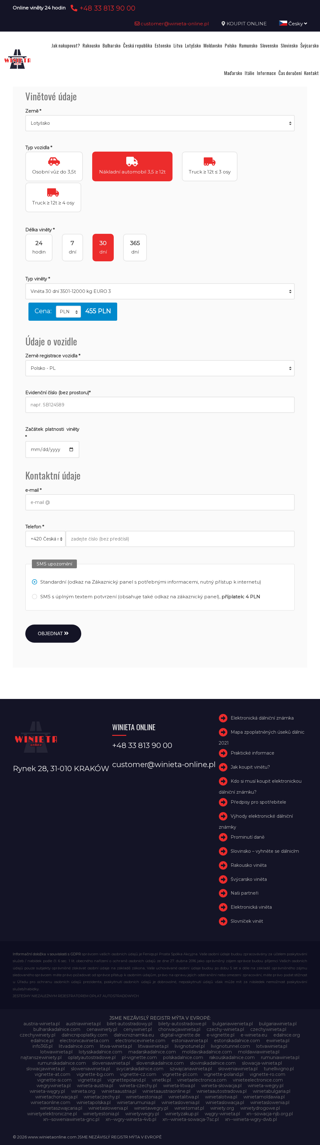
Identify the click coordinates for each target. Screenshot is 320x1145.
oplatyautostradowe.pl (92, 1057)
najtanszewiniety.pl (41, 1057)
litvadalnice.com (76, 1046)
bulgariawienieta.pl (232, 1024)
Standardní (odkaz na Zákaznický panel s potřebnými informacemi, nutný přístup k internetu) (150, 582)
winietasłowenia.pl (108, 1108)
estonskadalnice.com (237, 1040)
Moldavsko (212, 45)
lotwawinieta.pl (56, 1052)
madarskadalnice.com (152, 1052)
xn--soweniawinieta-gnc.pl (71, 1119)
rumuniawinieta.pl (280, 1057)
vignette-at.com (52, 1074)
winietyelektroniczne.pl (52, 1114)
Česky (295, 24)
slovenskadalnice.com (160, 1063)
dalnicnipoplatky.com (85, 1035)
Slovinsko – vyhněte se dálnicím (265, 851)
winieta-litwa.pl (179, 1085)
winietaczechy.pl (102, 1097)
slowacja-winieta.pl (262, 1063)
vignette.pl (89, 1080)
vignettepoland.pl (127, 1080)
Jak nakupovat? (65, 45)
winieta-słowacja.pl (221, 1085)
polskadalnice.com (183, 1057)
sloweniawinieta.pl (90, 1069)
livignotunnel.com (230, 1046)
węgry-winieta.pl (222, 1114)
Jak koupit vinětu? (250, 767)
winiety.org (222, 1108)
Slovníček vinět (247, 921)
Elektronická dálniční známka (262, 718)
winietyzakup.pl (181, 1114)
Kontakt (311, 72)
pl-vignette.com (139, 1057)
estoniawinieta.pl (190, 1040)
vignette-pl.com (180, 1074)
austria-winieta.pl (41, 1024)
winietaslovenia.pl (180, 1102)
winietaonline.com (50, 1102)
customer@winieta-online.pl (174, 24)
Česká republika (137, 45)
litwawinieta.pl (153, 1046)
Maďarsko (233, 72)
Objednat (51, 633)
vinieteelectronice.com (258, 1080)
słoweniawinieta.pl (238, 1069)
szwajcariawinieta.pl (191, 1069)
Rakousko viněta (249, 865)
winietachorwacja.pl (56, 1097)
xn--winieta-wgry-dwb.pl (251, 1119)
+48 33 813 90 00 (106, 8)
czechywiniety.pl (37, 1035)
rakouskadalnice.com (232, 1057)
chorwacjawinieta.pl (179, 1029)
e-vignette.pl (220, 1035)
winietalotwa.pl (221, 1097)
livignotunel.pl (190, 1046)
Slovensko (269, 45)
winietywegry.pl (142, 1114)
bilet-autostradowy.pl (129, 1024)
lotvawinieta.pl (271, 1046)
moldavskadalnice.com (207, 1052)
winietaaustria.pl (119, 1091)
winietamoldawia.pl (264, 1097)
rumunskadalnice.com (62, 1063)
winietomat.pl (189, 1108)
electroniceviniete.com (140, 1040)
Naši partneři (244, 893)
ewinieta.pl (277, 1040)
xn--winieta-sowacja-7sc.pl (190, 1119)
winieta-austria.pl (95, 1085)
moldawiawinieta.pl (258, 1052)
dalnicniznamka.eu (134, 1035)
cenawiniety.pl (102, 1029)
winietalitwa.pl (183, 1097)
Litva (177, 45)
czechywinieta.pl (268, 1029)
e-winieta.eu (254, 1035)
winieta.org (83, 1091)
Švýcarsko (309, 45)
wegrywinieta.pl (54, 1085)
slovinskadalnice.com (213, 1063)
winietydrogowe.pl (260, 1108)
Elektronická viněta (251, 907)
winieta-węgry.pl (47, 1091)
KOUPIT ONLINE (247, 24)
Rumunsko (248, 45)
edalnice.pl (42, 1040)
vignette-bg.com (95, 1074)
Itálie (249, 72)
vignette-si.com (54, 1080)
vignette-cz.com (138, 1074)
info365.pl (42, 1046)
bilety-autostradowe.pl (182, 1024)
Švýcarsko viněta (249, 879)
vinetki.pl (161, 1080)
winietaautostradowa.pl (222, 1091)
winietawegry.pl (151, 1108)
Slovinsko (289, 45)
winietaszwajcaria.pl (61, 1108)
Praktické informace (252, 753)
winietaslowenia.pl (269, 1102)
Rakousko (91, 45)
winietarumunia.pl (136, 1102)
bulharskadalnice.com (56, 1029)
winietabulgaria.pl (271, 1091)
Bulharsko (111, 45)
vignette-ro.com (267, 1074)
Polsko (231, 45)
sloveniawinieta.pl (111, 1063)
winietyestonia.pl (101, 1114)
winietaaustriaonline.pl (166, 1091)
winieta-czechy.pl (138, 1085)
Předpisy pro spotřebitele (258, 802)
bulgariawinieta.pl (278, 1024)
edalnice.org (286, 1035)
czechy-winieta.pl (225, 1029)
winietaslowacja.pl (225, 1102)
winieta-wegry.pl (265, 1085)
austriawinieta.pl (83, 1024)
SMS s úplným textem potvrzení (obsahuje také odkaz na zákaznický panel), (150, 597)
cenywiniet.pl (137, 1029)
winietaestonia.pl (144, 1097)
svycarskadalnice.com (139, 1069)
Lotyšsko (193, 45)
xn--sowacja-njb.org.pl (269, 1114)
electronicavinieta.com (84, 1040)
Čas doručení (290, 72)
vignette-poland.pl (223, 1074)
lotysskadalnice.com (100, 1052)
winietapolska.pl (94, 1102)
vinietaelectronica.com (202, 1080)
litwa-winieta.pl (116, 1046)
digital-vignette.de (180, 1035)
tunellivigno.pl (279, 1069)
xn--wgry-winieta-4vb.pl (131, 1119)
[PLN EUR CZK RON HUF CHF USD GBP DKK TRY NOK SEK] (68, 312)
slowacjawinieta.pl (45, 1069)
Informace (266, 72)
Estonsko (163, 45)
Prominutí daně (247, 837)
